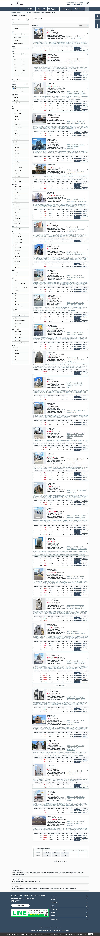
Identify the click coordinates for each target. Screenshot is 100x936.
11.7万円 (65, 852)
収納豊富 (16, 290)
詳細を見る (77, 48)
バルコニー (17, 201)
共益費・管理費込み (18, 43)
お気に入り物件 (54, 919)
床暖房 (16, 275)
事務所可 (16, 133)
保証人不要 (17, 130)
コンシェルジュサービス (20, 342)
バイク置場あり (18, 218)
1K (23, 59)
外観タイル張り (18, 228)
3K (23, 67)
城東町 (54, 164)
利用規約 (41, 927)
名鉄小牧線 (49, 60)
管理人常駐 (17, 147)
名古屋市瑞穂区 (58, 872)
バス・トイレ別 (18, 247)
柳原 (53, 453)
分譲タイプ (17, 144)
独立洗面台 (17, 267)
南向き (16, 359)
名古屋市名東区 (22, 874)
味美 (58, 147)
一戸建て (16, 28)
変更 (28, 19)
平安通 (57, 91)
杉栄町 (54, 816)
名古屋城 (58, 198)
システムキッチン (18, 239)
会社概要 (53, 905)
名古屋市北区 (49, 28)
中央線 (48, 122)
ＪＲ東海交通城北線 (51, 147)
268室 (47, 855)
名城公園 (58, 38)
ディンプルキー (18, 323)
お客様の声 (53, 899)
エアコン (16, 272)
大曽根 (57, 89)
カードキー (17, 159)
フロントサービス (18, 334)
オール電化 (17, 206)
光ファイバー (17, 304)
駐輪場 (16, 215)
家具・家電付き (18, 221)
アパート (16, 23)
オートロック (17, 312)
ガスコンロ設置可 (18, 167)
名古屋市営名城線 (51, 35)
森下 (54, 279)
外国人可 (16, 164)
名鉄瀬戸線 (49, 173)
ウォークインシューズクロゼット (20, 287)
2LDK (15, 67)
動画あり (16, 100)
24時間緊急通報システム (20, 320)
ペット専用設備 (18, 113)
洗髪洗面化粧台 (18, 261)
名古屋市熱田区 (65, 872)
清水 (53, 192)
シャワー (16, 264)
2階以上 (16, 350)
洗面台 (16, 259)
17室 (65, 855)
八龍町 (54, 352)
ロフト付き (17, 192)
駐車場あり (17, 348)
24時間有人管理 (18, 331)
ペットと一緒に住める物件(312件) (69, 888)
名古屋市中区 (44, 872)
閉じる (90, 934)
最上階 (16, 356)
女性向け (16, 178)
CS (15, 295)
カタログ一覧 (54, 909)
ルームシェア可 (18, 170)
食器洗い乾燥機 (18, 236)
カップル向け (17, 176)
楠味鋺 (54, 54)
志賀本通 (58, 36)
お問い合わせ (65, 9)
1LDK (24, 61)
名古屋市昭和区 (50, 872)
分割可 (16, 141)
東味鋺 (54, 139)
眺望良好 (16, 150)
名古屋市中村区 (36, 872)
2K (14, 64)
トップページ (54, 896)
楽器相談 (16, 116)
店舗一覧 (77, 9)
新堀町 (54, 765)
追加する (85, 48)
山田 (53, 83)
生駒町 (54, 483)
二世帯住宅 (17, 153)
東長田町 (54, 114)
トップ (17, 9)
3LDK (24, 70)
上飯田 (58, 62)
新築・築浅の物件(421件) (56, 888)
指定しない (16, 88)
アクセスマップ (54, 902)
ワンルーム (16, 59)
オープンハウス (18, 161)
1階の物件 (17, 353)
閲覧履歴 (53, 915)
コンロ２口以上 (18, 234)
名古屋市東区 (23, 872)
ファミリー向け (18, 181)
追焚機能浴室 (17, 250)
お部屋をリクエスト (53, 9)
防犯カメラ (17, 326)
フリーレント (17, 156)
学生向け (16, 173)
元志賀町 (54, 740)
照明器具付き (17, 212)
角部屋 (16, 362)
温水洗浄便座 (17, 256)
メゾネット (17, 195)
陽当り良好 (17, 119)
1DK (15, 61)
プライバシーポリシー (49, 927)
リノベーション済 (18, 127)
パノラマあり (17, 102)
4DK (24, 72)
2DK (24, 64)
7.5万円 (56, 852)
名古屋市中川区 (73, 872)
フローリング (17, 189)
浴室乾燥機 (17, 253)
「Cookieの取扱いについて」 (72, 934)
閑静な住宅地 (17, 122)
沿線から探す (41, 9)
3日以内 (15, 91)
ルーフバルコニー (18, 203)
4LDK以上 (16, 75)
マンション (16, 25)
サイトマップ (58, 927)
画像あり (16, 97)
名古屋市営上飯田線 (51, 62)
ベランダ (16, 198)
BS (15, 298)
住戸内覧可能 (17, 340)
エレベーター (17, 209)
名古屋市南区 (15, 874)
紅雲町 (54, 403)
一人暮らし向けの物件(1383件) (18, 888)
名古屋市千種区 (15, 872)
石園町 (54, 791)
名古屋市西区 (29, 872)
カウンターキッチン (19, 242)
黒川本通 (54, 28)
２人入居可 (17, 136)
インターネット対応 (19, 307)
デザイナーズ (17, 124)
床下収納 (16, 280)
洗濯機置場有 (17, 223)
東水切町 (54, 599)
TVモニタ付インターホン (20, 315)
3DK (15, 70)
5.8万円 (47, 852)
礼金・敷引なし (17, 40)
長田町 (54, 624)
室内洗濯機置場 (18, 186)
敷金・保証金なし (18, 37)
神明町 (54, 690)
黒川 (57, 35)
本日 (22, 88)
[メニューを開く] (86, 8)
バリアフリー (17, 139)
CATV (16, 301)
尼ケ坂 (54, 173)
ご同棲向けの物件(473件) (44, 888)
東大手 (54, 200)
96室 (56, 855)
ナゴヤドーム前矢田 (60, 92)
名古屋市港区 (80, 872)
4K (14, 72)
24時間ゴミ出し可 (18, 337)
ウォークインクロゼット (20, 283)
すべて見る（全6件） (60, 685)
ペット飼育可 (17, 110)
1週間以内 (22, 91)
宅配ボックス (17, 317)
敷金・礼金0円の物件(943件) (32, 888)
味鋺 (54, 60)
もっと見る (85, 43)
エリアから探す (29, 9)
